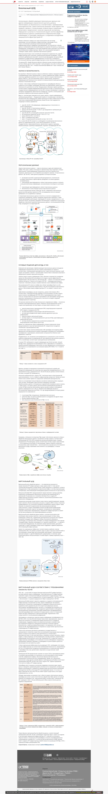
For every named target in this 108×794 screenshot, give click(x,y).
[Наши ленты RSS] (95, 2)
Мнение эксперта (74, 11)
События (27, 1)
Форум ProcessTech (72, 79)
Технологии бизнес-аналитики (73, 779)
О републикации (83, 758)
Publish (67, 773)
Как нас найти (69, 758)
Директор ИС (47, 773)
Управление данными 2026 (74, 84)
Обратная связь (61, 758)
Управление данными (56, 779)
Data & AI (45, 781)
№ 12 (42, 5)
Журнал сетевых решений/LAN (28, 5)
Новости (20, 1)
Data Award (46, 779)
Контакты (76, 758)
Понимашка (61, 775)
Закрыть (99, 792)
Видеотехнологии (75, 1)
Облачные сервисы (58, 14)
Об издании (54, 758)
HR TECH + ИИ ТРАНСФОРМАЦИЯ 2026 (77, 89)
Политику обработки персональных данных (86, 792)
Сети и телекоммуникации (62, 1)
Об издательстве (46, 758)
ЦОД (20, 16)
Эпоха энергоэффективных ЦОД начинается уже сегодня (77, 31)
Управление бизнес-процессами (52, 782)
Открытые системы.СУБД (67, 771)
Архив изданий (49, 759)
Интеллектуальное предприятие (70, 781)
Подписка (41, 1)
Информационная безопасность (46, 14)
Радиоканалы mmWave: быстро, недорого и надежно (77, 15)
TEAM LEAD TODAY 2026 (74, 75)
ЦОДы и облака (49, 1)
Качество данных (54, 781)
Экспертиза (34, 1)
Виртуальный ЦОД (34, 14)
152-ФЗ (28, 14)
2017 (38, 5)
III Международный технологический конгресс (77, 69)
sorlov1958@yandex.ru (47, 745)
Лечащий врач (58, 773)
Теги (44, 759)
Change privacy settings (80, 759)
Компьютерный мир (50, 771)
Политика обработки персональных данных (63, 759)
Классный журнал (49, 775)
